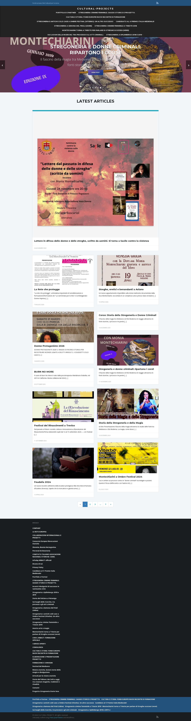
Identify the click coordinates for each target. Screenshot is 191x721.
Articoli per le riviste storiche (44, 676)
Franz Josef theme (56, 717)
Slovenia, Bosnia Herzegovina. (44, 547)
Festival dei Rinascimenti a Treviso (54, 425)
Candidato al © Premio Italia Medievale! (135, 21)
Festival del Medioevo (41, 666)
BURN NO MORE (44, 371)
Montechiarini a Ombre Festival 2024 (120, 476)
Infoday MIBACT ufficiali (41, 560)
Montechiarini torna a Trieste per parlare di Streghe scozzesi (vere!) (95, 30)
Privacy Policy (37, 567)
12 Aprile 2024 (39, 495)
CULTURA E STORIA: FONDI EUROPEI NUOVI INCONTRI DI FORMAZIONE (95, 17)
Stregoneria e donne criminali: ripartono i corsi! (126, 369)
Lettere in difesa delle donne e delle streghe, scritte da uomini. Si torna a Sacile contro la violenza (91, 241)
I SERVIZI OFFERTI (39, 644)
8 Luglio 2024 (103, 489)
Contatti (35, 688)
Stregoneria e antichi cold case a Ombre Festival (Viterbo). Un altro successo (75, 21)
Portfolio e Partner (66, 13)
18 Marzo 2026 (39, 361)
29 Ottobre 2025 (40, 384)
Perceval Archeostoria (41, 551)
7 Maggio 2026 (39, 305)
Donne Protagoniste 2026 (49, 346)
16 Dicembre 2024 (104, 435)
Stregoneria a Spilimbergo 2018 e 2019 (124, 35)
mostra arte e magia (40, 628)
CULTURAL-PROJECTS (95, 8)
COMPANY (36, 528)
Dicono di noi (37, 564)
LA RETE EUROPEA (39, 532)
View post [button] (95, 76)
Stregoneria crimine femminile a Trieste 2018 (116, 26)
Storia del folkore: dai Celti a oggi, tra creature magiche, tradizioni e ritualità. (46, 681)
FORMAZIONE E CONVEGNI (42, 663)
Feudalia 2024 (42, 482)
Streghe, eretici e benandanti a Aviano (121, 289)
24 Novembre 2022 (40, 248)
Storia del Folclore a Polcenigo (44, 598)
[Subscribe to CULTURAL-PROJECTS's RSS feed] (157, 3)
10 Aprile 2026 (103, 302)
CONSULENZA (37, 647)
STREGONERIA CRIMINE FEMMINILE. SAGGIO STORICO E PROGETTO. (106, 13)
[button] (2, 64)
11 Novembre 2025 (105, 382)
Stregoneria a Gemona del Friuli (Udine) (73, 26)
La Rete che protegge (47, 289)
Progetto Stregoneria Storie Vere (45, 691)
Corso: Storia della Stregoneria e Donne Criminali (127, 315)
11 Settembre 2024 (40, 441)
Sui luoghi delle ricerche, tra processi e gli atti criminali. (76, 35)
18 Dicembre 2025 (104, 328)
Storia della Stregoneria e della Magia (121, 423)
